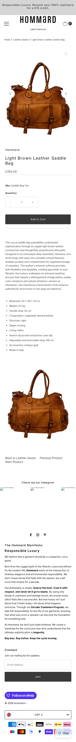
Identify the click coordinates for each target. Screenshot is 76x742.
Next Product (14, 461)
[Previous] (10, 93)
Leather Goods (20, 39)
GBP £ (39, 714)
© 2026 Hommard (15, 703)
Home (7, 39)
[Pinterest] (45, 535)
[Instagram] (37, 535)
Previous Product (51, 458)
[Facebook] (31, 535)
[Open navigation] (6, 23)
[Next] (65, 93)
